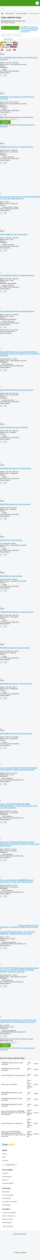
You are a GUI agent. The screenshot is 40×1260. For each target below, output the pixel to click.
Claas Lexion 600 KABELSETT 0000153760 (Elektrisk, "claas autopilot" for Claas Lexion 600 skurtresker (19, 769)
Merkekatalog (6, 1205)
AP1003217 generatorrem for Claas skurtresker (16, 147)
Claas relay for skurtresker (9, 1084)
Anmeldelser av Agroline (9, 1201)
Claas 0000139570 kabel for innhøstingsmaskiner (17, 275)
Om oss (4, 1154)
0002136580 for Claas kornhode (11, 576)
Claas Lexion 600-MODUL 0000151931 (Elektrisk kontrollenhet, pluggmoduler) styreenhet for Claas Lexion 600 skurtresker (19, 844)
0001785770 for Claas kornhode (11, 540)
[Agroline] (2, 13)
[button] (37, 3)
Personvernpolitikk (7, 1195)
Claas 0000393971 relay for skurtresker (14, 234)
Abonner (5, 122)
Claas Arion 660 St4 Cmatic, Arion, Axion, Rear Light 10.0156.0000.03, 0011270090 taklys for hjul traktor (18, 1021)
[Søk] (37, 9)
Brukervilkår (6, 1192)
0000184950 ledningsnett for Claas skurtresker (16, 684)
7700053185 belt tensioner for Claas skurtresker (16, 612)
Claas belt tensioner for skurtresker (12, 1123)
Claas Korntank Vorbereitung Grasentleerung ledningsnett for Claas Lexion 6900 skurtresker (20, 197)
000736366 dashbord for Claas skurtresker (15, 648)
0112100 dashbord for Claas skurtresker (14, 427)
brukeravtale (4, 126)
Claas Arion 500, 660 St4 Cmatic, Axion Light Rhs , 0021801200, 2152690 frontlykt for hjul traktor (17, 933)
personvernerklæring (26, 125)
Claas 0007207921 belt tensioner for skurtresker (16, 390)
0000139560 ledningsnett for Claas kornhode (15, 468)
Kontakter (5, 1160)
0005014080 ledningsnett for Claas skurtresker (16, 733)
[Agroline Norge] (12, 3)
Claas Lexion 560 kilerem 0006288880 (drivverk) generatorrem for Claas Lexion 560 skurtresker (17, 881)
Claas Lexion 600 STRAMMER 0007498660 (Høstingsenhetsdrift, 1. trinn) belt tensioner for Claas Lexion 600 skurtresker (18, 806)
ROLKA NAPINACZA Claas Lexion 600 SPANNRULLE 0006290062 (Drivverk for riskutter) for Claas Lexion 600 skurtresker (19, 354)
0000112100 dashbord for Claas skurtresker (15, 504)
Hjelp (3, 1157)
